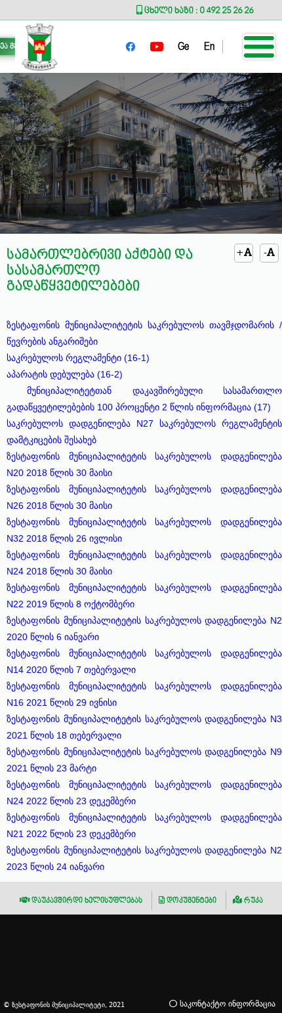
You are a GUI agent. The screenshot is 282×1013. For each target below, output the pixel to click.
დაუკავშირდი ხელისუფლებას (86, 900)
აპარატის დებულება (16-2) (65, 374)
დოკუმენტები (190, 900)
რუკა (252, 900)
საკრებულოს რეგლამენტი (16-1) (78, 358)
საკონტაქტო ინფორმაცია (226, 1003)
